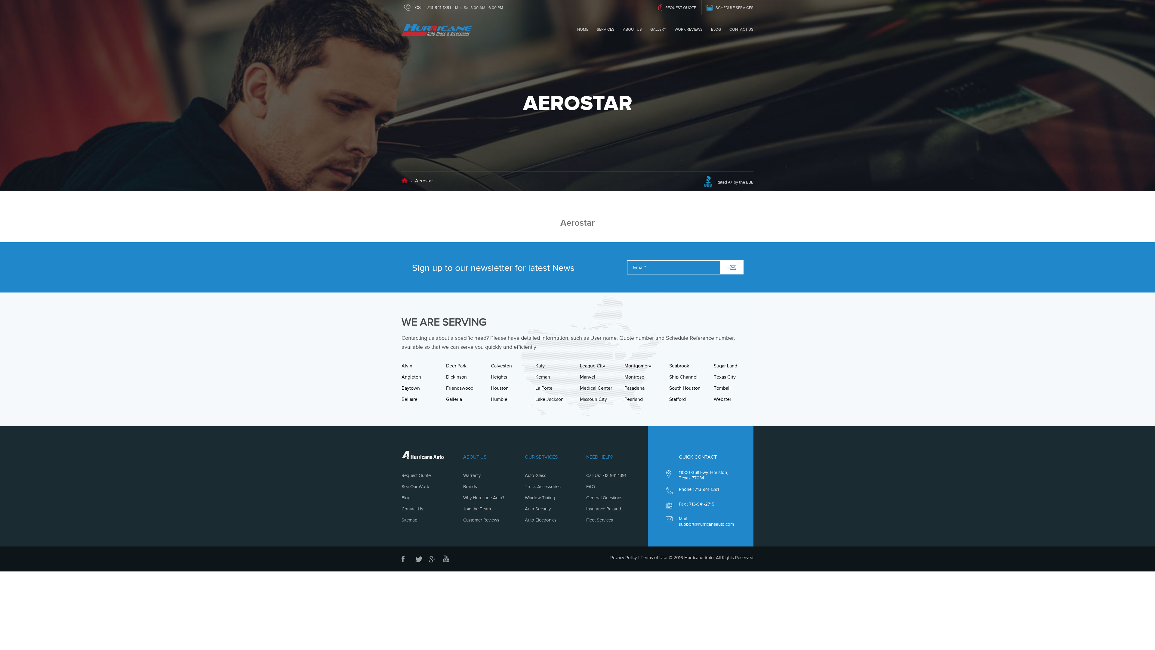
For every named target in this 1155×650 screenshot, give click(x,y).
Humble (499, 399)
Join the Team (477, 508)
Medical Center (596, 388)
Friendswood (459, 388)
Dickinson (456, 377)
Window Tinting (540, 497)
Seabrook (679, 366)
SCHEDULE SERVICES (734, 7)
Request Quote (416, 475)
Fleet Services (599, 520)
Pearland (633, 399)
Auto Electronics (540, 520)
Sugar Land (725, 366)
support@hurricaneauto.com (706, 524)
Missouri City (593, 399)
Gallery (658, 29)
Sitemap (409, 520)
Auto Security (538, 508)
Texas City (725, 377)
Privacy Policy (623, 557)
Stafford (677, 399)
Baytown (411, 388)
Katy (540, 366)
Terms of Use (654, 557)
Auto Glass (535, 475)
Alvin (407, 366)
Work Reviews (689, 29)
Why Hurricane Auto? (483, 497)
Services (605, 29)
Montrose (634, 377)
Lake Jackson (549, 399)
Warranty (472, 475)
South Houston (685, 388)
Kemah (542, 377)
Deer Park (456, 366)
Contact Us (741, 29)
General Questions (604, 497)
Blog (716, 29)
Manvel (587, 377)
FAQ (590, 486)
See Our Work (415, 486)
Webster (722, 399)
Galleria (454, 399)
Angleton (411, 377)
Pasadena (634, 388)
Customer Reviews (481, 520)
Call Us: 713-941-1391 (606, 475)
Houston (500, 388)
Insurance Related (603, 508)
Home (582, 29)
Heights (499, 377)
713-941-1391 (439, 7)
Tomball (722, 388)
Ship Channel (683, 377)
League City (592, 366)
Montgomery (637, 366)
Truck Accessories (543, 486)
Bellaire (409, 399)
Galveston (501, 366)
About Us (632, 29)
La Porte (544, 388)
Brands (470, 486)
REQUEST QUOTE (680, 7)
